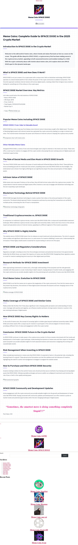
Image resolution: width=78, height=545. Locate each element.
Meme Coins (39, 0)
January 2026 (6, 463)
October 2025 (6, 467)
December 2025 (7, 464)
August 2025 (6, 469)
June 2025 (5, 472)
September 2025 (7, 468)
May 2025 (5, 473)
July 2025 (5, 471)
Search (1, 453)
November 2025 (7, 465)
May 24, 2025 (40, 23)
